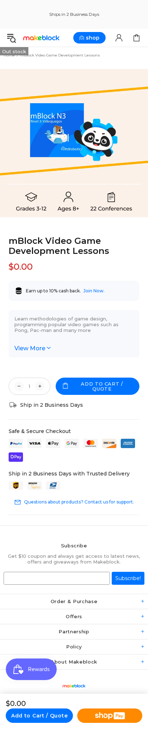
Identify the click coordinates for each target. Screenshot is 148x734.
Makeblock (41, 38)
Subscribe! (128, 578)
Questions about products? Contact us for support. (79, 502)
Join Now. (94, 290)
